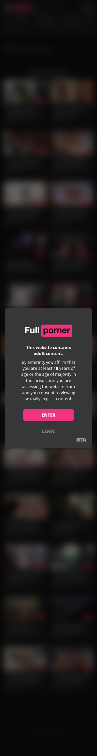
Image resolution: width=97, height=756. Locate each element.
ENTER (49, 415)
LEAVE (48, 431)
